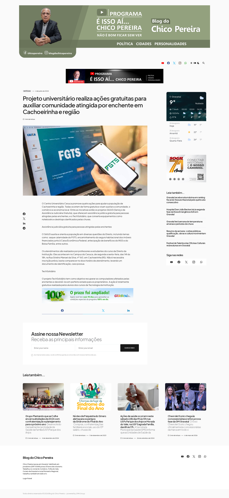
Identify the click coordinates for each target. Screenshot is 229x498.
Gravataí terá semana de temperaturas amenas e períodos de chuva (184, 222)
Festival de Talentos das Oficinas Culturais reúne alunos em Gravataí (185, 244)
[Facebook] (168, 63)
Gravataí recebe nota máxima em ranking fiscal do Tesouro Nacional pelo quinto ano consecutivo (186, 200)
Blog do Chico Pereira (38, 457)
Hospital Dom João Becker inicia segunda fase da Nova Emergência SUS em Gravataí (185, 212)
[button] (195, 63)
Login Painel (27, 478)
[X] (174, 63)
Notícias (27, 91)
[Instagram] (180, 63)
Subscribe (130, 348)
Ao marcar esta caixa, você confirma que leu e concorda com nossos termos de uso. (65, 355)
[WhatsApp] (185, 63)
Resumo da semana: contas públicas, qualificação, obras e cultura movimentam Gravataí (186, 233)
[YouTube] (162, 63)
